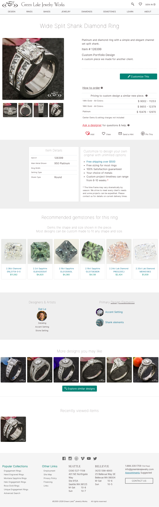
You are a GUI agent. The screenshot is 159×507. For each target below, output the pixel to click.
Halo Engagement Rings (15, 482)
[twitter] (95, 459)
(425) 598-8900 (103, 470)
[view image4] (56, 110)
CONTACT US (139, 480)
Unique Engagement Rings (16, 489)
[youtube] (89, 459)
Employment (49, 471)
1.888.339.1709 (133, 465)
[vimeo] (83, 459)
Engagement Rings (12, 471)
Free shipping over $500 (100, 161)
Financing (48, 482)
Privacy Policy (50, 478)
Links (46, 486)
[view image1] (10, 110)
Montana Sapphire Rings (15, 478)
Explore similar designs (81, 388)
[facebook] (64, 459)
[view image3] (40, 110)
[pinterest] (76, 459)
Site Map (48, 474)
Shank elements (114, 322)
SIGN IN (149, 4)
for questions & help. (104, 125)
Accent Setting (114, 311)
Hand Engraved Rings (14, 474)
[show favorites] (140, 4)
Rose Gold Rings (11, 486)
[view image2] (25, 110)
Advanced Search (12, 493)
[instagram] (70, 459)
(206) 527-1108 (77, 470)
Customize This (140, 76)
